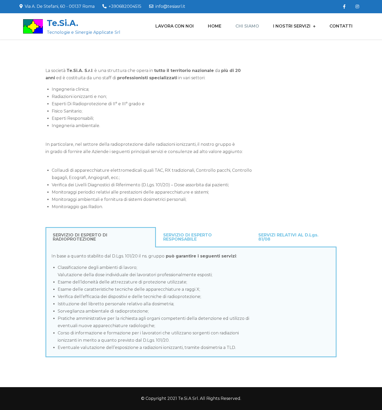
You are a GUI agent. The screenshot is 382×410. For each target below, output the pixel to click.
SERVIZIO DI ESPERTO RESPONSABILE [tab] (187, 237)
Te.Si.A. (62, 23)
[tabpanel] (191, 302)
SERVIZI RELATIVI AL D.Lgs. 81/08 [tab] (288, 237)
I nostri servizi (292, 26)
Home (214, 26)
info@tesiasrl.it (170, 6)
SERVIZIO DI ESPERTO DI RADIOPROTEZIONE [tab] (80, 237)
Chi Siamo (247, 26)
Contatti (341, 26)
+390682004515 (125, 6)
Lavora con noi (174, 26)
